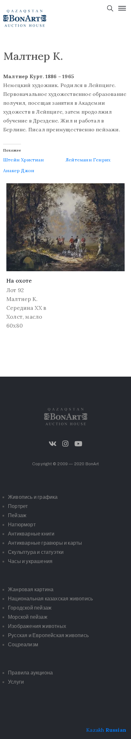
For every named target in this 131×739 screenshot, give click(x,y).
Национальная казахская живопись (50, 598)
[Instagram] (65, 443)
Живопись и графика (33, 497)
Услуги (16, 682)
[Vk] (53, 443)
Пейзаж (17, 515)
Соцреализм (23, 644)
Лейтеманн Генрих (88, 160)
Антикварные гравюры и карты (45, 543)
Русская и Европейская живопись (48, 635)
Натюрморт (22, 524)
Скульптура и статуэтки (36, 552)
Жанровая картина (30, 589)
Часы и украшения (30, 561)
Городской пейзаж (30, 608)
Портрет (18, 506)
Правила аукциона (30, 672)
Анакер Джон (18, 170)
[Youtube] (78, 443)
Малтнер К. (22, 299)
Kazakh (95, 730)
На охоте (19, 280)
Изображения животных (37, 626)
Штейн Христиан (23, 160)
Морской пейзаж (27, 617)
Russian (116, 730)
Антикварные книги (31, 533)
